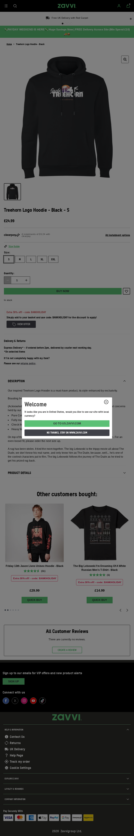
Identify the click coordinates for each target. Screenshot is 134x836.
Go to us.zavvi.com (67, 423)
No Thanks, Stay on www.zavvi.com (67, 432)
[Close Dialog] (106, 402)
